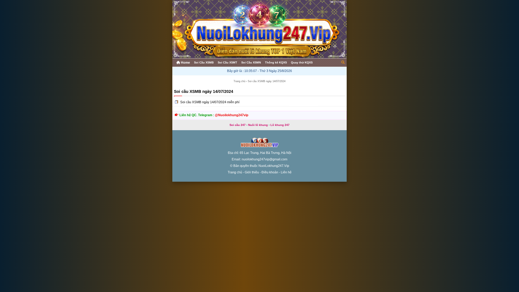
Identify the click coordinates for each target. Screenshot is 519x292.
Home (185, 62)
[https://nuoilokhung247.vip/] (259, 57)
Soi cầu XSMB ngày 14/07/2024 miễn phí (209, 102)
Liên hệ (286, 172)
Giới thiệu (252, 172)
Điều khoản (270, 172)
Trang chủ (239, 81)
